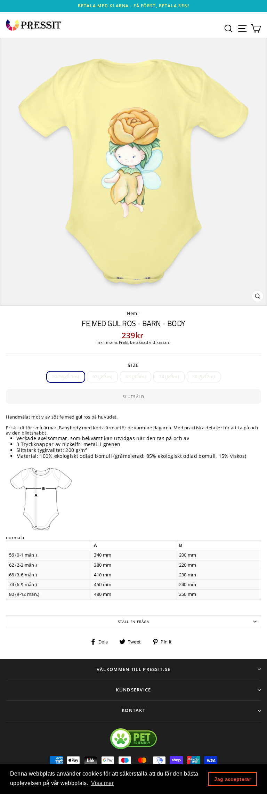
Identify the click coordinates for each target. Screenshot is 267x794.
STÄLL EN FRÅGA (133, 621)
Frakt (124, 342)
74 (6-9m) (169, 376)
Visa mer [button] (102, 783)
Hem (132, 313)
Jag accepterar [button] (232, 779)
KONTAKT (133, 710)
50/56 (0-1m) (65, 376)
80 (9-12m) (203, 376)
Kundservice (133, 690)
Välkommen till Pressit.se (134, 669)
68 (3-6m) (136, 376)
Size (133, 365)
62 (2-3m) (102, 376)
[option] (133, 6)
